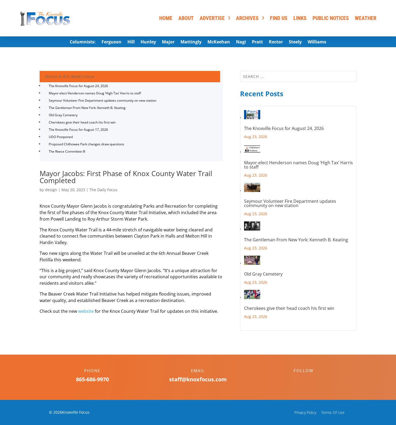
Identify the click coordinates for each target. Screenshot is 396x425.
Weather (365, 18)
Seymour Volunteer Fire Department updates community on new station (102, 100)
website (86, 311)
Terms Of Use (333, 412)
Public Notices (330, 18)
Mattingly (191, 42)
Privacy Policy (305, 412)
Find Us (278, 18)
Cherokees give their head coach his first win (82, 122)
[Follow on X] (309, 380)
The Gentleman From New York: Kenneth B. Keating (87, 107)
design (51, 189)
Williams (317, 42)
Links (300, 18)
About (186, 18)
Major (168, 42)
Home (165, 18)
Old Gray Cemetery (63, 115)
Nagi (241, 42)
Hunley (148, 42)
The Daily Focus (103, 189)
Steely (295, 42)
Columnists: (83, 42)
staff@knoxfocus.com (198, 379)
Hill (131, 42)
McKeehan (218, 42)
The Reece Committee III (67, 151)
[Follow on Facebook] (298, 380)
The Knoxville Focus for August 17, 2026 (78, 129)
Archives (247, 18)
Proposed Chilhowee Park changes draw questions (86, 144)
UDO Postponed (61, 137)
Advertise (212, 18)
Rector (276, 42)
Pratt (257, 42)
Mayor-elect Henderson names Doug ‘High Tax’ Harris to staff (95, 93)
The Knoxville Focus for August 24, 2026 (78, 86)
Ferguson (111, 42)
